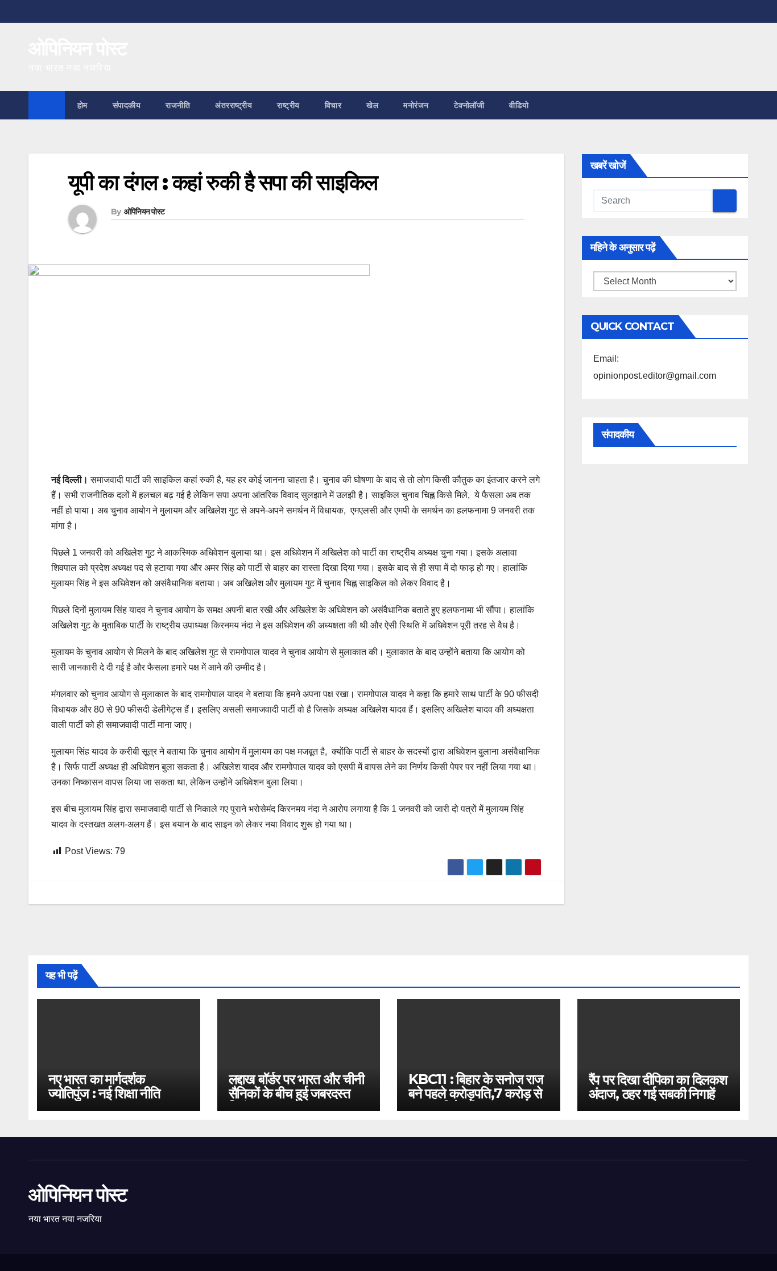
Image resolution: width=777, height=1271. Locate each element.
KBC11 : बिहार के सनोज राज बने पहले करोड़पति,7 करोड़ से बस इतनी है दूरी (475, 1093)
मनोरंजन (416, 105)
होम (82, 105)
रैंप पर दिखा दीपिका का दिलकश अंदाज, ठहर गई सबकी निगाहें (658, 1086)
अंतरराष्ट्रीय (233, 105)
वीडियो (519, 105)
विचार (333, 105)
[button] (740, 105)
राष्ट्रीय (288, 105)
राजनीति (178, 105)
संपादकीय (127, 105)
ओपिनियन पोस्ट (77, 48)
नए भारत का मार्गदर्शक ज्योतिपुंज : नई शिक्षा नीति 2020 (104, 1093)
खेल (372, 105)
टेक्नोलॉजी (469, 105)
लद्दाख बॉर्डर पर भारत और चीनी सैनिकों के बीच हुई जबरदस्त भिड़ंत (296, 1093)
